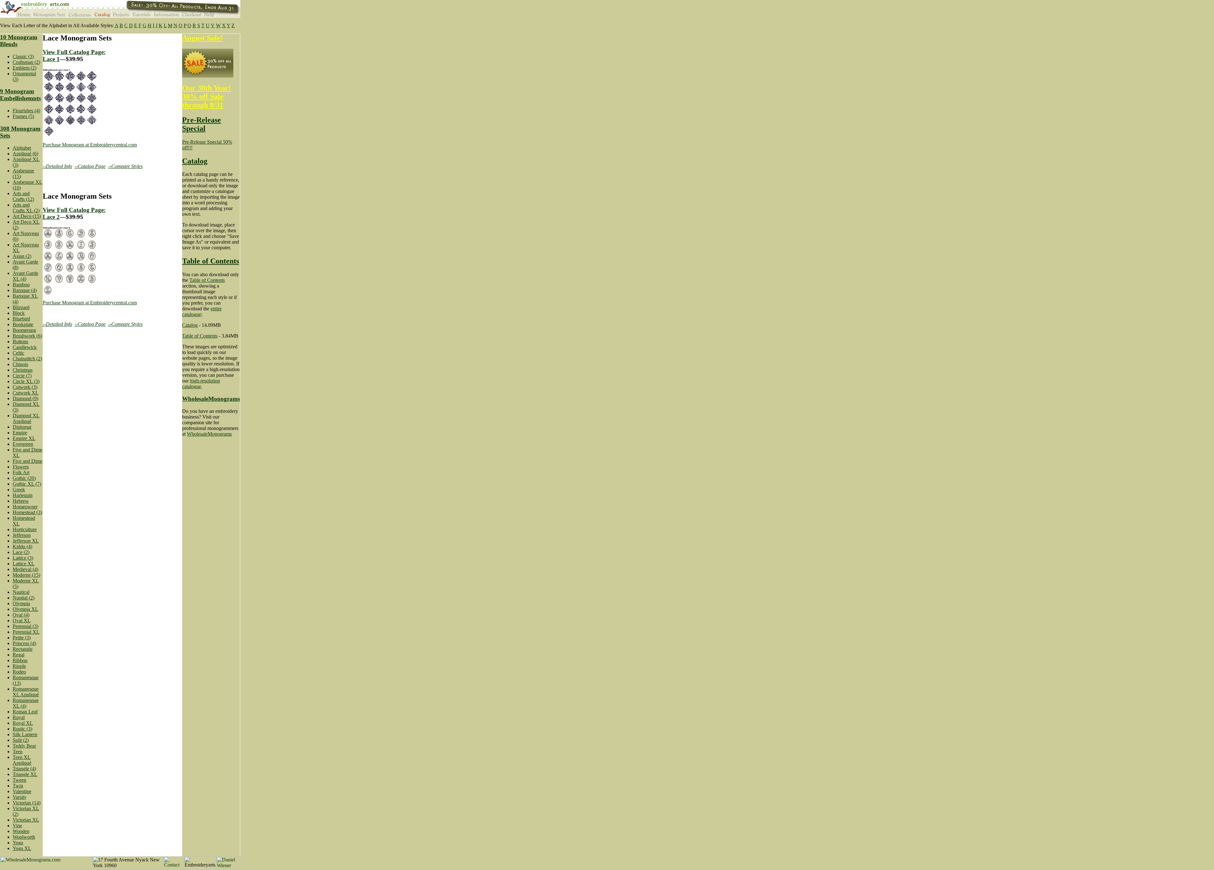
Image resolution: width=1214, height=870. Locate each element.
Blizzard (21, 307)
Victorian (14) (26, 802)
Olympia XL (25, 609)
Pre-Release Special (201, 124)
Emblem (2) (24, 68)
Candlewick (25, 347)
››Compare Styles (125, 166)
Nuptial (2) (23, 597)
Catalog (194, 161)
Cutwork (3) (25, 387)
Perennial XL (26, 632)
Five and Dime (27, 461)
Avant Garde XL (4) (25, 276)
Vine (17, 825)
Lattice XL (23, 563)
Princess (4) (24, 643)
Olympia (21, 603)
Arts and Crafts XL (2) (26, 207)
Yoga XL (22, 848)
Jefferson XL (26, 541)
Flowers (21, 466)
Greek (19, 489)
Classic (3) (23, 56)
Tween (19, 780)
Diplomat (22, 427)
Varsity (20, 797)
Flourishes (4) (26, 110)
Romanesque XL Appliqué (26, 691)
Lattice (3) (23, 558)
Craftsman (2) (26, 62)
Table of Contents (210, 261)
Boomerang (24, 330)
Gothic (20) (24, 478)
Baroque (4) (25, 290)
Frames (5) (23, 116)
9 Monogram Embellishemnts (20, 95)
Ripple (19, 666)
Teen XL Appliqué (22, 760)
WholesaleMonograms (211, 398)
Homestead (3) (27, 512)
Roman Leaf (25, 711)
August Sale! (202, 38)
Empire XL (24, 438)
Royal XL (23, 723)
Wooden (21, 831)
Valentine (22, 791)
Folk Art (21, 472)
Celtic (18, 353)
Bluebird (21, 318)
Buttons (20, 341)
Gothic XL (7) (27, 484)
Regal (18, 654)
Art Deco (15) (27, 216)
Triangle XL (25, 774)
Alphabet (22, 148)
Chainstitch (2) (27, 358)
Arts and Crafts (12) (23, 196)
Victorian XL (26, 820)
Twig (18, 785)
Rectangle (23, 649)
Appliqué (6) (25, 153)
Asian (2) (22, 256)
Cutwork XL (26, 392)
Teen (17, 751)
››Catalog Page (90, 166)
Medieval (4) (25, 569)
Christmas (23, 370)
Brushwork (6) (27, 336)
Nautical (21, 592)
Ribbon (20, 660)
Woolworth (24, 837)
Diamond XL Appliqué (26, 418)
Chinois (20, 364)
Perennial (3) (25, 626)
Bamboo (21, 284)
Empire (20, 432)
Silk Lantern (25, 734)
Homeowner (25, 506)
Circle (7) (22, 375)
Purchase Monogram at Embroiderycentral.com (90, 144)
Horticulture (25, 529)
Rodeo (19, 671)
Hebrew (21, 501)
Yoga (18, 842)
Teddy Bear (24, 746)
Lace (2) (21, 552)
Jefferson (22, 535)
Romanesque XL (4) (26, 703)
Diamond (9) (25, 398)
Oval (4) (21, 615)
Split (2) (21, 740)
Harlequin (23, 495)
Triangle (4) (24, 768)
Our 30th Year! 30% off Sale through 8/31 (206, 96)
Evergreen (23, 444)
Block (19, 313)
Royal (19, 717)
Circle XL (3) (26, 381)
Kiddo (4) (22, 546)
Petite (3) (22, 637)
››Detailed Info (57, 166)
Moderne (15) (26, 575)
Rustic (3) (22, 728)
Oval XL (22, 620)
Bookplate (23, 324)
